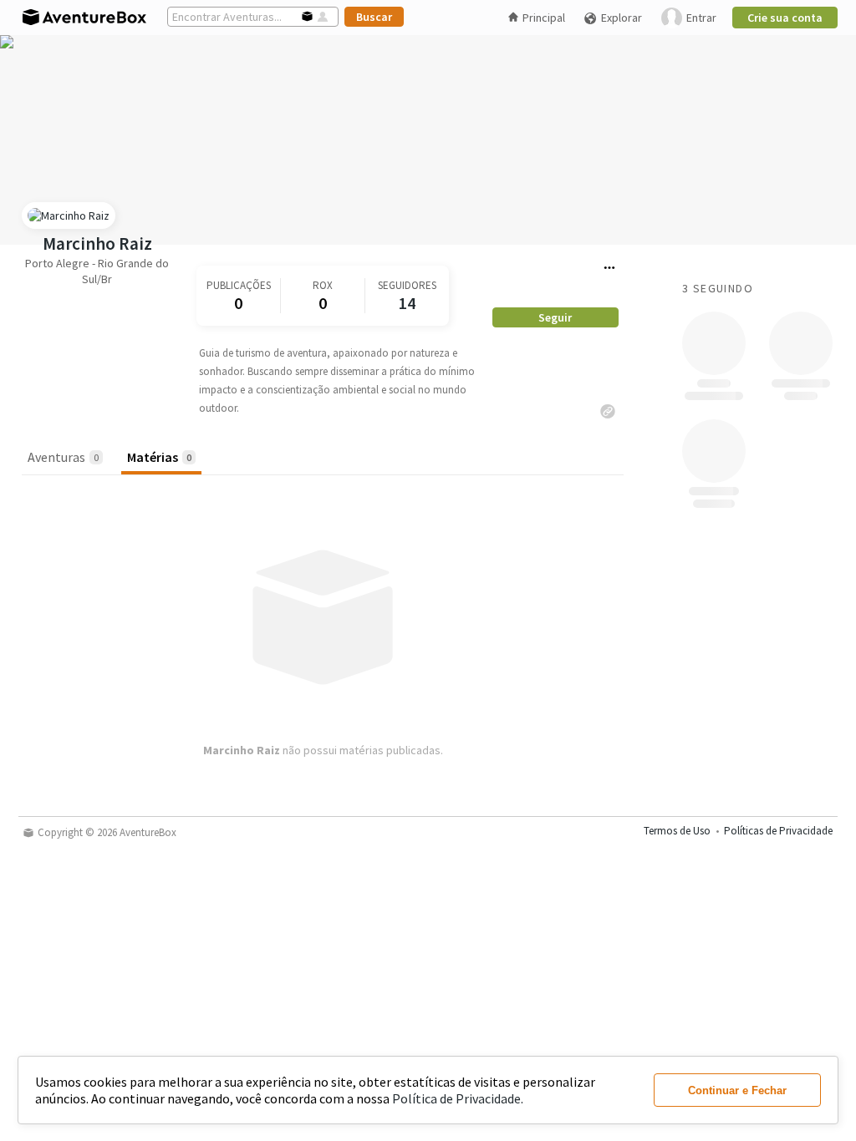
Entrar (701, 17)
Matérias (159, 457)
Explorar (621, 17)
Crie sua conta (785, 17)
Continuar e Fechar (737, 1090)
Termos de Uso (677, 831)
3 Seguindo (717, 288)
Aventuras (63, 457)
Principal (543, 17)
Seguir (555, 317)
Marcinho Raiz (97, 243)
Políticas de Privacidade (778, 831)
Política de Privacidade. (457, 1098)
